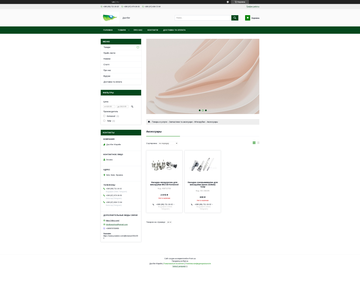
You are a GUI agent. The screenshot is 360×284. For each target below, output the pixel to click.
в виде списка (258, 143)
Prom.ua (192, 259)
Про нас (138, 30)
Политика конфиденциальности (198, 264)
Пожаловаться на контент (174, 264)
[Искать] (234, 18)
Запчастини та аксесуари (181, 122)
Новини (107, 59)
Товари (122, 30)
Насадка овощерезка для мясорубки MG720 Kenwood (164, 183)
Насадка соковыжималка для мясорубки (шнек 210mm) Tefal (203, 184)
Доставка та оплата (174, 30)
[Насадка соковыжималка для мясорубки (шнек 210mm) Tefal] (203, 165)
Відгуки (107, 76)
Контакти (153, 30)
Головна (108, 30)
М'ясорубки (199, 122)
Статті (106, 64)
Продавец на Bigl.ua (180, 261)
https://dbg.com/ (112, 220)
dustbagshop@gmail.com (117, 224)
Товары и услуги (159, 122)
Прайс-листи (109, 53)
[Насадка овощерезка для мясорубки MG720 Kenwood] (164, 165)
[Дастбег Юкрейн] (110, 23)
